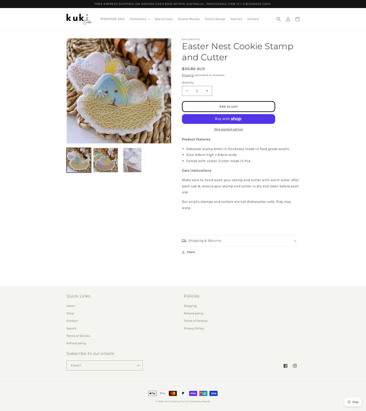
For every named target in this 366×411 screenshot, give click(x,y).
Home (71, 306)
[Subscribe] (138, 365)
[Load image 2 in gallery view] (105, 160)
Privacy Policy (194, 328)
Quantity (187, 82)
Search (71, 328)
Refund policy (76, 343)
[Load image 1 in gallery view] (79, 160)
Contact (72, 321)
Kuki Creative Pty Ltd (176, 401)
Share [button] (191, 252)
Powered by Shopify (199, 401)
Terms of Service (78, 336)
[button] (139, 19)
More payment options (228, 129)
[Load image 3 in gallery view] (132, 160)
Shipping (188, 75)
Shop (70, 313)
